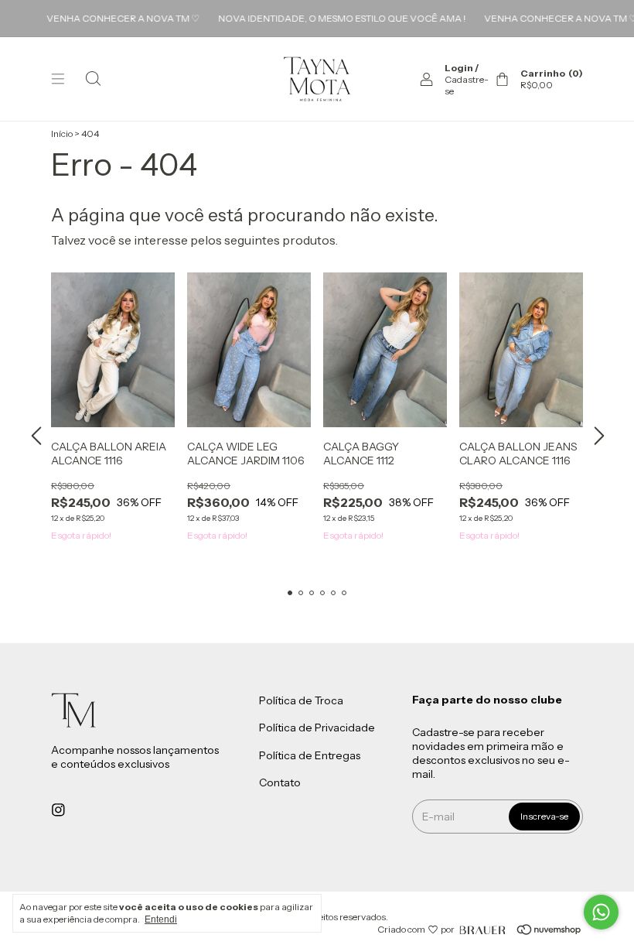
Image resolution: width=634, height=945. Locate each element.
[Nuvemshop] (527, 929)
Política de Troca (301, 700)
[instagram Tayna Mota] (58, 809)
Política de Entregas (309, 755)
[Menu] (58, 79)
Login (459, 68)
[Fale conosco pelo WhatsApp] (601, 912)
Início (62, 133)
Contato (280, 783)
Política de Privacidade (317, 728)
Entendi (161, 919)
